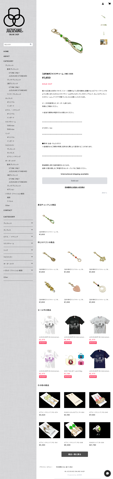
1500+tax (10, 129)
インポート (10, 106)
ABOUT (7, 56)
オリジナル (11, 102)
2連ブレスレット (12, 83)
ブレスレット (9, 65)
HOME (6, 51)
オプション (10, 189)
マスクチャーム (10, 122)
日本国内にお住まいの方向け (75, 187)
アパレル (10, 201)
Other (7, 205)
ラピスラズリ (9, 145)
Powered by (72, 475)
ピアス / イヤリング (14, 156)
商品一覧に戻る (74, 454)
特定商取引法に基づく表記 (64, 467)
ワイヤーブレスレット (14, 94)
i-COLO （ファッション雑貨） (15, 194)
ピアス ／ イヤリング (12, 110)
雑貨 (8, 197)
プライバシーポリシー (46, 467)
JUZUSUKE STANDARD (18, 76)
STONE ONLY (14, 73)
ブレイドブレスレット (14, 80)
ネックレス (9, 98)
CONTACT (8, 210)
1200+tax (10, 125)
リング (7, 133)
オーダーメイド (10, 161)
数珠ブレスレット (13, 69)
